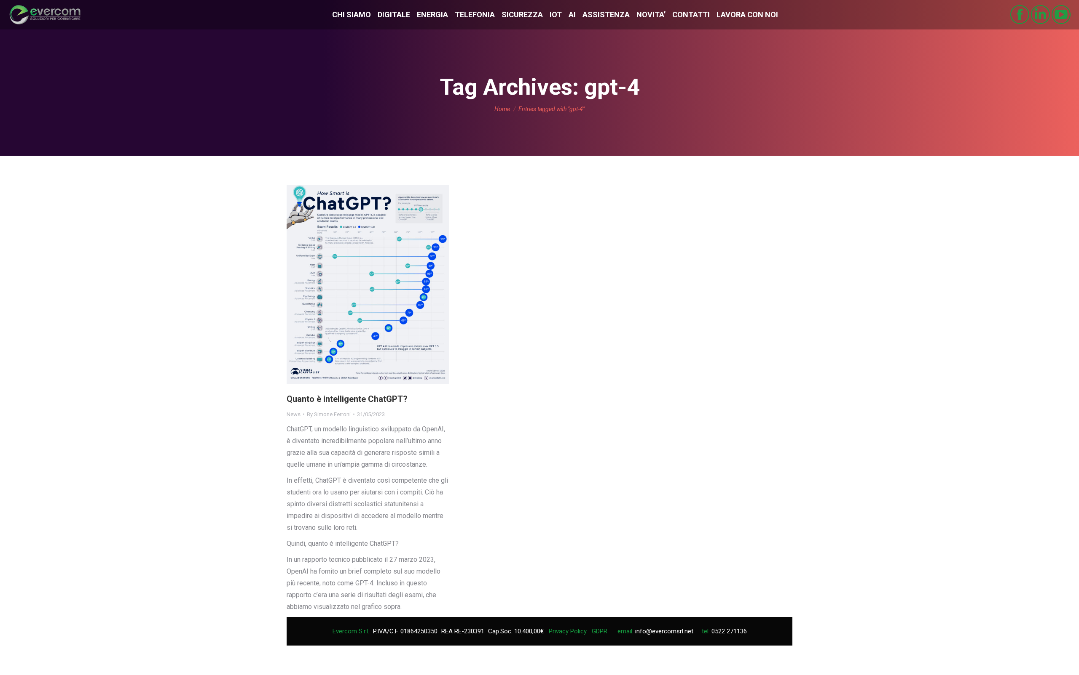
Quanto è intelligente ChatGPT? (347, 399)
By (329, 414)
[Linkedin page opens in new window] (1040, 14)
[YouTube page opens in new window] (1061, 14)
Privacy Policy (568, 631)
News (294, 414)
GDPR (599, 631)
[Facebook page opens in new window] (1019, 14)
